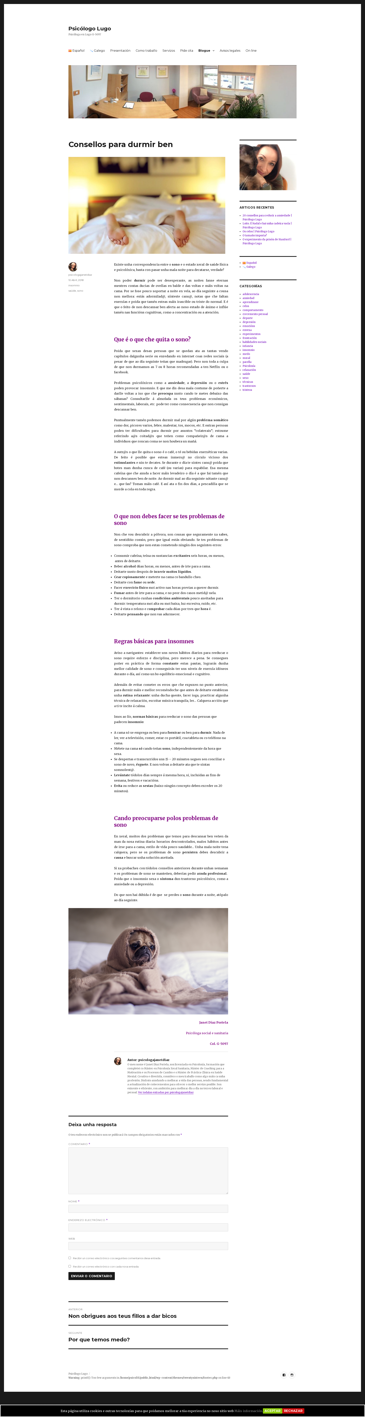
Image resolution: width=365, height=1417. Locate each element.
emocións (249, 326)
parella (247, 362)
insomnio (74, 285)
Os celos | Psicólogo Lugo (258, 231)
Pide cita (186, 50)
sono (80, 290)
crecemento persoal (255, 314)
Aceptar (272, 1411)
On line (251, 50)
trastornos (249, 386)
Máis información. (248, 1411)
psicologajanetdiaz (80, 274)
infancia (248, 346)
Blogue (204, 50)
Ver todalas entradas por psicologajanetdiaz (166, 1092)
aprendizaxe (251, 302)
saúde (72, 290)
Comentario (79, 1144)
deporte (248, 318)
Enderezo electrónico (88, 1220)
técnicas (248, 382)
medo (246, 354)
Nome (74, 1201)
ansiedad (248, 298)
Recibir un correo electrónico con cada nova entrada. (106, 1266)
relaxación (249, 370)
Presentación (120, 50)
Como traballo (146, 50)
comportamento (253, 310)
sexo (245, 378)
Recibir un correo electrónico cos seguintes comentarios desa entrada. (117, 1258)
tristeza (247, 390)
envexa (247, 330)
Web (71, 1238)
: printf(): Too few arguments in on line (149, 1377)
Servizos (169, 50)
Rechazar (293, 1411)
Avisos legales (230, 50)
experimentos (251, 334)
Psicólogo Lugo (89, 28)
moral (246, 358)
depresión (249, 322)
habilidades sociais (254, 342)
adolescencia (251, 294)
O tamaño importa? (255, 235)
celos (246, 306)
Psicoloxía (249, 366)
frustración (250, 338)
